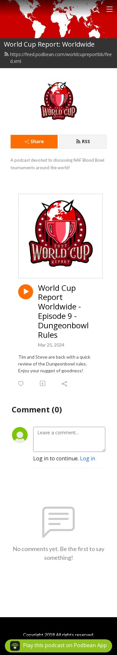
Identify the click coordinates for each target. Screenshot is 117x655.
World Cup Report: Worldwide (49, 44)
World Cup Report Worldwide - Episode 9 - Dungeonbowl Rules (63, 311)
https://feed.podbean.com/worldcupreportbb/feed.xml (61, 57)
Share (37, 141)
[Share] (65, 383)
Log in (87, 458)
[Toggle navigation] (109, 9)
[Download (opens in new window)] (43, 383)
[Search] (96, 9)
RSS (86, 141)
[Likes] (21, 383)
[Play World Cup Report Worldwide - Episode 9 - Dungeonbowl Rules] (25, 291)
